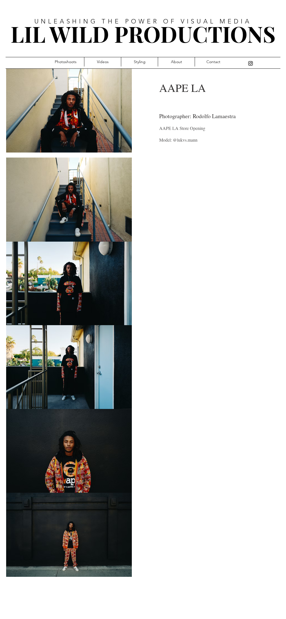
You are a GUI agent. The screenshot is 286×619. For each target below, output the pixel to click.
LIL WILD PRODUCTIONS (143, 33)
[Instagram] (250, 63)
